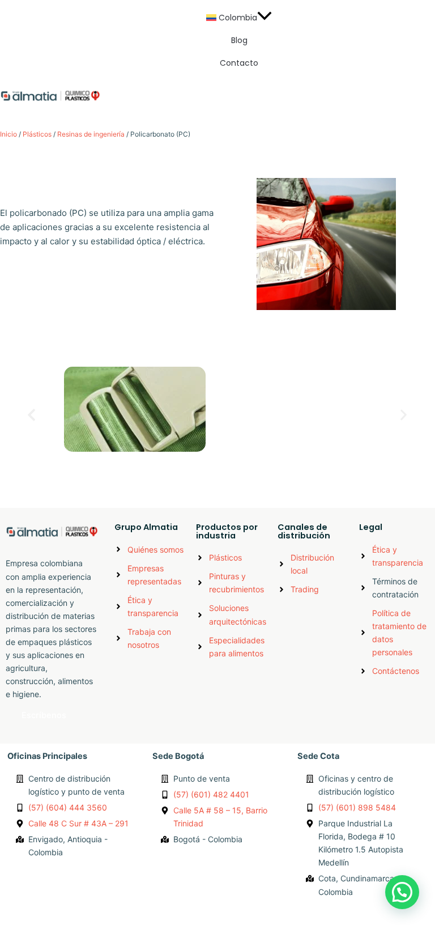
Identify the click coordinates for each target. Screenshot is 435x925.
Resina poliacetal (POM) (114, 467)
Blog (239, 40)
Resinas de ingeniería (91, 134)
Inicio (8, 134)
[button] (239, 17)
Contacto (239, 63)
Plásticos (37, 134)
